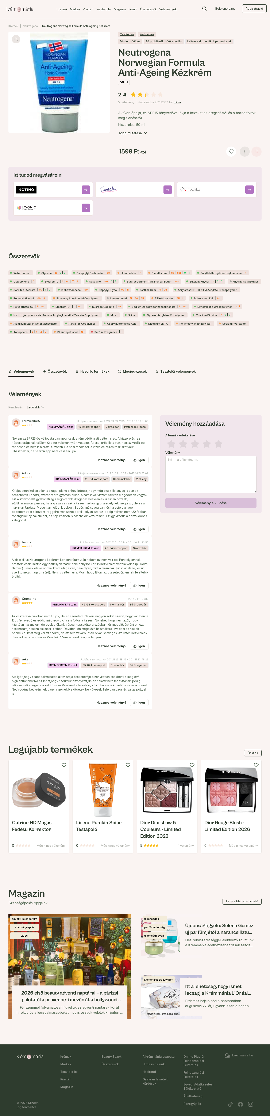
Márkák (75, 9)
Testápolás (127, 34)
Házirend (149, 1071)
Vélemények (168, 9)
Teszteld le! (103, 9)
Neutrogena (30, 26)
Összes (253, 753)
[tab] (21, 371)
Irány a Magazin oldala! (242, 901)
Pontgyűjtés (192, 1103)
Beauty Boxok (111, 1056)
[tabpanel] (135, 553)
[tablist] (135, 371)
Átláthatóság (193, 1096)
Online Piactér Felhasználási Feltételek (194, 1061)
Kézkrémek (147, 34)
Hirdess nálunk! (154, 1064)
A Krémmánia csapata (159, 1056)
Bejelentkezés (225, 8)
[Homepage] (20, 9)
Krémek (62, 9)
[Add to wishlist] (63, 765)
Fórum (133, 9)
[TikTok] (230, 1104)
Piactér (88, 9)
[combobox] (36, 407)
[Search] (204, 9)
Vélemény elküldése (211, 503)
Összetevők (148, 9)
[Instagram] (250, 1104)
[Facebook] (240, 1104)
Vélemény (172, 452)
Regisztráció (254, 8)
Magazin (120, 9)
